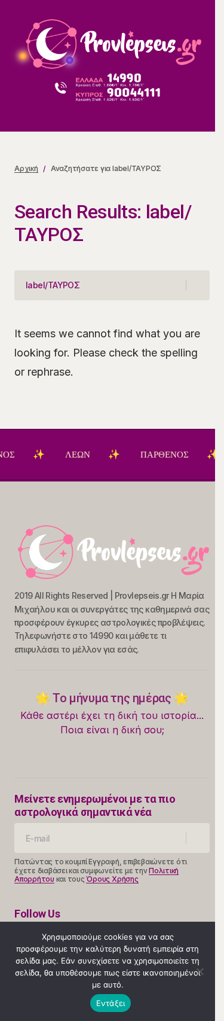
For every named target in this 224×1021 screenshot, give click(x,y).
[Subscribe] (197, 838)
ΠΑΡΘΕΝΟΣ (160, 454)
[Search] (197, 285)
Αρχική (26, 168)
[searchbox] (100, 285)
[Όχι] (200, 971)
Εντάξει (110, 1003)
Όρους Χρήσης (112, 878)
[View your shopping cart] (202, 111)
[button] (20, 39)
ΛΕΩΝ (72, 454)
